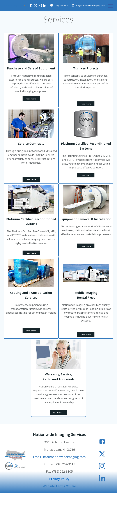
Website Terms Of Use (59, 486)
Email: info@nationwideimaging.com (59, 457)
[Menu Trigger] (110, 6)
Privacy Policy (59, 479)
